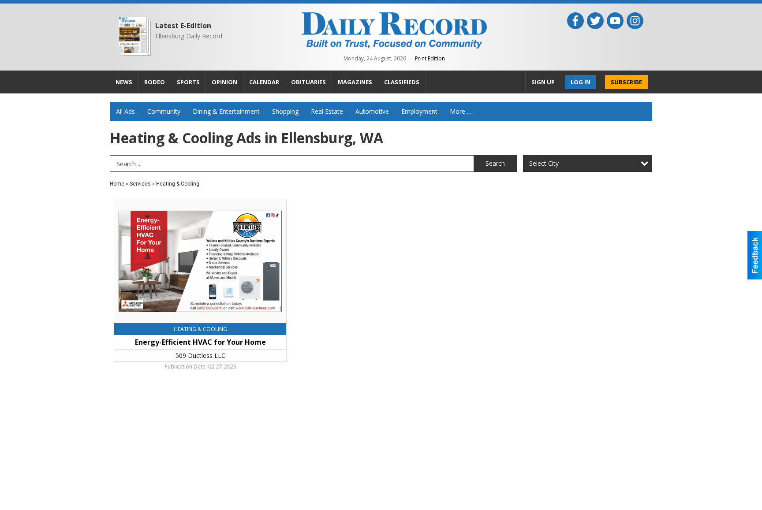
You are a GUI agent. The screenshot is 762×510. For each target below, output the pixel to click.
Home (117, 184)
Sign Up (543, 82)
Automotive (372, 111)
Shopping (285, 111)
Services (140, 184)
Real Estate (327, 111)
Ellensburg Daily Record (188, 36)
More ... (460, 111)
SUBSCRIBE (626, 82)
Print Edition (430, 58)
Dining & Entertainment (226, 111)
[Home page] (394, 29)
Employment (419, 111)
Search (495, 163)
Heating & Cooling (177, 184)
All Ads (125, 111)
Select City (544, 163)
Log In (580, 82)
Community (163, 111)
